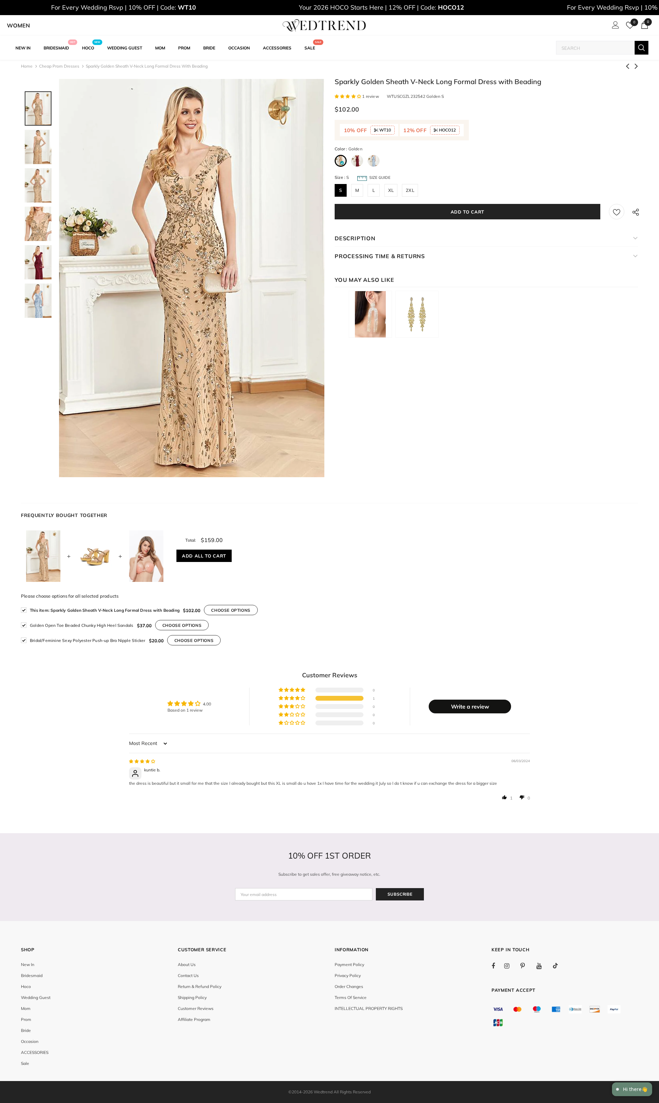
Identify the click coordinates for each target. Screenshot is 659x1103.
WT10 (384, 130)
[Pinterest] (526, 966)
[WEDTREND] (324, 25)
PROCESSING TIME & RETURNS (380, 256)
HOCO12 (447, 130)
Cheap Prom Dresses (59, 66)
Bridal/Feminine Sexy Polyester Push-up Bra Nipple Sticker (87, 640)
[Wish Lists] (616, 211)
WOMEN (18, 25)
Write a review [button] (470, 706)
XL (391, 190)
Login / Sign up (614, 27)
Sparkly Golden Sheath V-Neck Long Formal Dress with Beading (105, 610)
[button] (348, 96)
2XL (410, 190)
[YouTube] (542, 966)
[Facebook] (498, 966)
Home (27, 66)
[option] (191, 278)
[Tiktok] (559, 966)
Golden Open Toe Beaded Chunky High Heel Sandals (81, 625)
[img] (142, 761)
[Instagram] (510, 966)
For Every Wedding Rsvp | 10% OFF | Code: (123, 7)
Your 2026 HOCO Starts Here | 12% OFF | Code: (381, 7)
